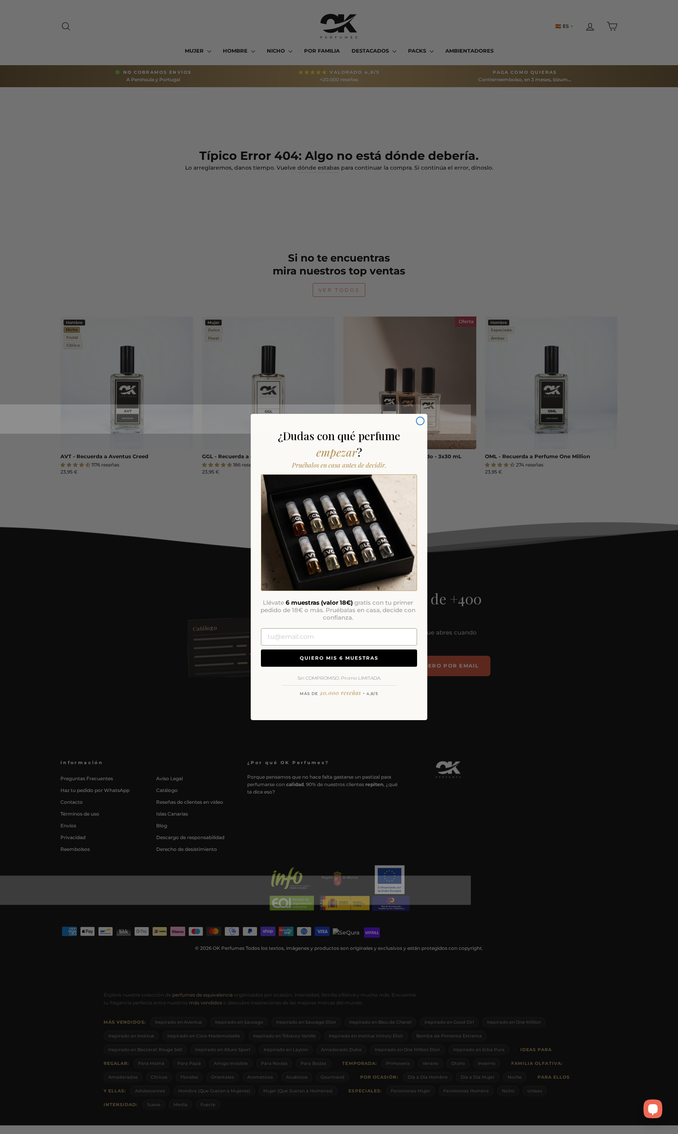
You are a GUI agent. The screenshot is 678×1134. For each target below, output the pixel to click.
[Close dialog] (420, 421)
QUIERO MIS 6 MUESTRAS (339, 658)
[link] (339, 532)
